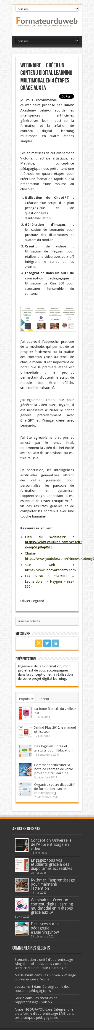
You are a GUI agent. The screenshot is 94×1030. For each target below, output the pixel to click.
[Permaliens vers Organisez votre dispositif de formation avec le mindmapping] (25, 789)
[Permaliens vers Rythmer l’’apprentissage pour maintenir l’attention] (22, 885)
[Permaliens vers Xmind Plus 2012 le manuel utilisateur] (25, 732)
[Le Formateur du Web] (47, 24)
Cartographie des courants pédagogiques (42, 989)
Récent (44, 699)
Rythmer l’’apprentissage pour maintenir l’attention (53, 884)
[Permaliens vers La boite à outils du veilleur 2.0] (25, 713)
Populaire (26, 699)
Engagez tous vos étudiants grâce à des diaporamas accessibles (51, 864)
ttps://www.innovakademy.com (51, 570)
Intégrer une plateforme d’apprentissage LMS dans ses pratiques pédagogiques (44, 1013)
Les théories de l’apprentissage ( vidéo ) (36, 1000)
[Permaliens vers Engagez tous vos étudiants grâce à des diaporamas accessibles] (22, 865)
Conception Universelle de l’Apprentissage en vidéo (51, 844)
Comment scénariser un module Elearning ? (42, 966)
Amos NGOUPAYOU (29, 1009)
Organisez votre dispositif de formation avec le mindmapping (54, 789)
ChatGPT (60, 576)
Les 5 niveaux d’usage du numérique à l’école (45, 977)
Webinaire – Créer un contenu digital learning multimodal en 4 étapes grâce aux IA (52, 906)
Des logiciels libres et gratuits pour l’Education (53, 748)
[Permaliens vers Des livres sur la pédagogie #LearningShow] (22, 928)
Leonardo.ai (34, 581)
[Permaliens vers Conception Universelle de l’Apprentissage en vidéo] (22, 845)
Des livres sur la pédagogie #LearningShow (45, 928)
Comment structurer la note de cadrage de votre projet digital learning (53, 769)
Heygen (56, 581)
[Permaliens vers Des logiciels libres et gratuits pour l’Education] (25, 751)
